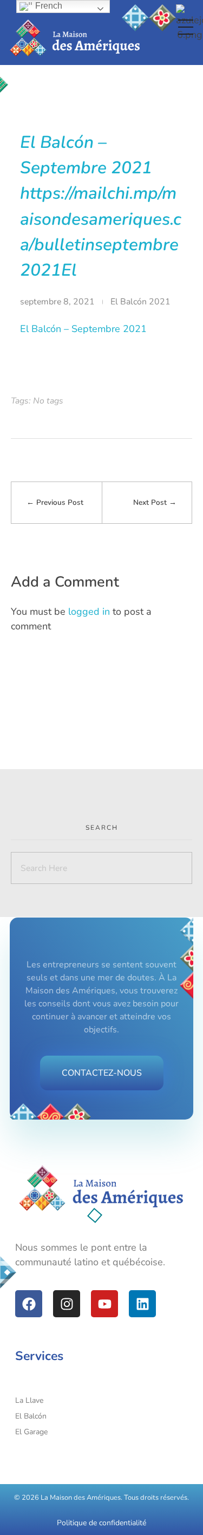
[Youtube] (104, 1303)
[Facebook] (28, 1303)
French (47, 5)
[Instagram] (66, 1303)
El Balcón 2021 (140, 302)
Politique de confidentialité (101, 1523)
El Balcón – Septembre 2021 (83, 328)
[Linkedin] (142, 1303)
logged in (90, 611)
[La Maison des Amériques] (101, 1189)
